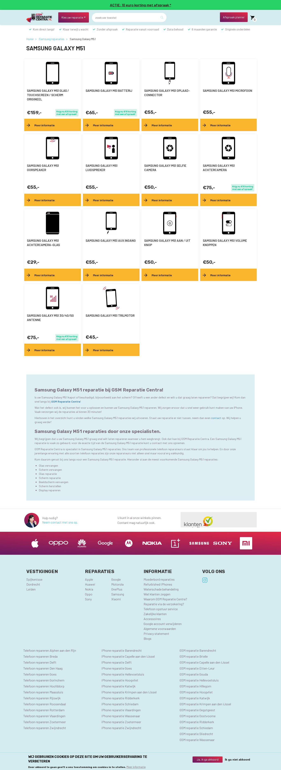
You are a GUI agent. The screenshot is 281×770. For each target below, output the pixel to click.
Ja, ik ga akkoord (207, 759)
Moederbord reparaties (159, 579)
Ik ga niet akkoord (237, 759)
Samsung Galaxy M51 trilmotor (110, 315)
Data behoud (175, 29)
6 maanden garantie (204, 29)
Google (116, 579)
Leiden (31, 589)
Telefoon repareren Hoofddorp (43, 686)
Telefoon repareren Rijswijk (42, 698)
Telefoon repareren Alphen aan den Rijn (49, 650)
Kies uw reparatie (72, 17)
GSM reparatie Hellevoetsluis (199, 680)
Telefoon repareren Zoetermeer (44, 722)
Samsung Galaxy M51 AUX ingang (111, 240)
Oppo (88, 594)
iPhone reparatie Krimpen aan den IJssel (129, 692)
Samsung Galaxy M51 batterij (109, 90)
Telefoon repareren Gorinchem (43, 680)
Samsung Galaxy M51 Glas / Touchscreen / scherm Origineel (48, 95)
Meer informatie (136, 767)
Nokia (89, 589)
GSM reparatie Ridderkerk (197, 722)
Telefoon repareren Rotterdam (44, 710)
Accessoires (152, 619)
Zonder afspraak (107, 29)
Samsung (117, 594)
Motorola (117, 584)
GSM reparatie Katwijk (195, 698)
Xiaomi (116, 599)
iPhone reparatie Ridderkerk (120, 698)
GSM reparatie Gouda (194, 674)
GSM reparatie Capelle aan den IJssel (204, 662)
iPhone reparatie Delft (116, 662)
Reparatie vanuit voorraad (142, 29)
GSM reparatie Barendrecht (198, 650)
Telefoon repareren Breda (40, 656)
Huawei (90, 584)
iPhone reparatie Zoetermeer (121, 722)
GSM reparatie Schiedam (196, 728)
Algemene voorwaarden (160, 629)
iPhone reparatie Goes (116, 668)
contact (216, 418)
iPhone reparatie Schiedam (119, 704)
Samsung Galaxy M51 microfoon (227, 90)
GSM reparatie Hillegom (195, 686)
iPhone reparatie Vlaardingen (121, 710)
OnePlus (116, 589)
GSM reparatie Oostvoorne (198, 716)
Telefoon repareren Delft (39, 662)
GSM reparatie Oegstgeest (197, 710)
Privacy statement (156, 633)
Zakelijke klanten (155, 614)
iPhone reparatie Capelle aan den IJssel (128, 656)
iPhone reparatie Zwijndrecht (121, 728)
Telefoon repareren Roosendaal (44, 704)
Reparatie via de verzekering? (164, 604)
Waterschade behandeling (161, 589)
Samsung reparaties (51, 39)
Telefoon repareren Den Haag (43, 668)
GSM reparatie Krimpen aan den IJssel (205, 704)
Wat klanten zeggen (157, 594)
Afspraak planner (234, 17)
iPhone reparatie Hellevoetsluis (122, 674)
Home (30, 39)
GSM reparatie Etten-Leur (197, 668)
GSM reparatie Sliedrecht (196, 734)
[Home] (40, 17)
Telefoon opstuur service (161, 609)
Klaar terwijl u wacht (75, 29)
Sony (88, 599)
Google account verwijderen (163, 624)
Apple (89, 579)
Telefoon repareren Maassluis (43, 692)
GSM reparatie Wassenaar (197, 740)
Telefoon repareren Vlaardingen (44, 716)
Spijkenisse (34, 579)
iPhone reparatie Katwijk (118, 686)
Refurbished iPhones (158, 584)
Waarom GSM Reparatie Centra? (165, 599)
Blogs (147, 638)
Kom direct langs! (44, 29)
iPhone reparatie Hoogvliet (119, 680)
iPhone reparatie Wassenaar (120, 716)
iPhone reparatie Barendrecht (121, 650)
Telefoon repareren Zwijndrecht (44, 728)
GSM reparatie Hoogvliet (196, 692)
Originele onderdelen (237, 29)
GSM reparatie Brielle (194, 656)
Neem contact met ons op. (60, 522)
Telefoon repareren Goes (40, 674)
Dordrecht (33, 584)
